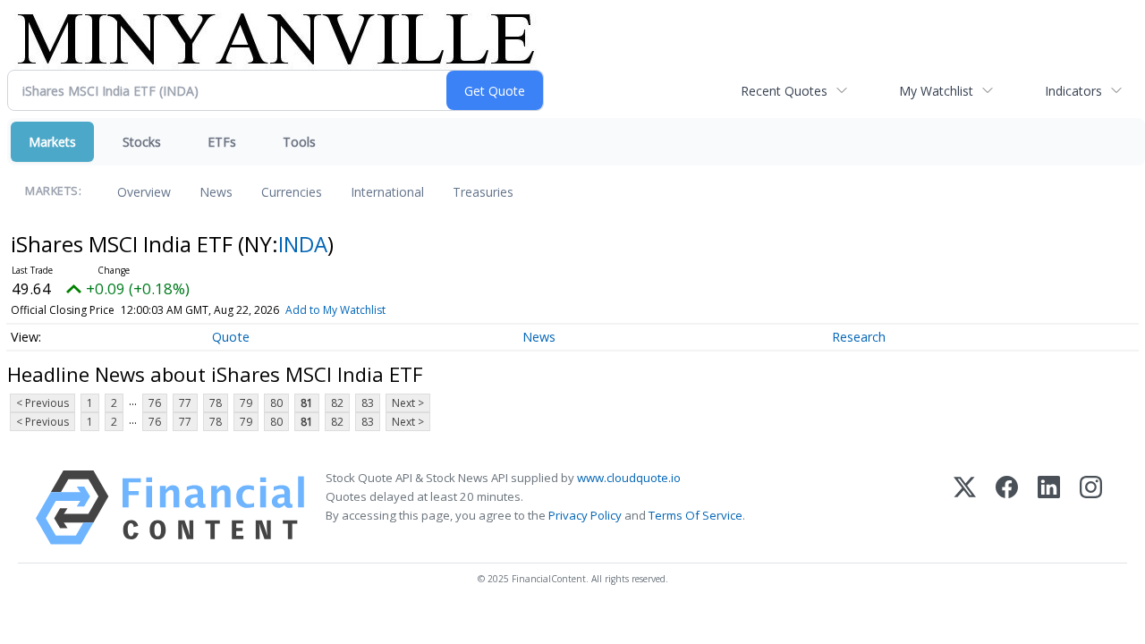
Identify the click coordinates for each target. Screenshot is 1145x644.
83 (367, 403)
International (387, 191)
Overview (144, 191)
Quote (231, 336)
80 (276, 403)
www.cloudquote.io (629, 478)
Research (859, 336)
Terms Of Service (695, 515)
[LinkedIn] (1048, 508)
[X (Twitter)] (964, 508)
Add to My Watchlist (335, 310)
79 (246, 403)
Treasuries (483, 191)
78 (215, 403)
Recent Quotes (784, 90)
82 (337, 403)
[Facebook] (1006, 508)
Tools (299, 141)
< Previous (42, 403)
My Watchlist (936, 90)
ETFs (222, 141)
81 (307, 403)
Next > (408, 403)
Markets (52, 141)
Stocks (142, 141)
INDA (302, 243)
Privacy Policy (585, 515)
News (216, 191)
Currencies (291, 191)
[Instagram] (1091, 508)
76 (154, 403)
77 (185, 403)
